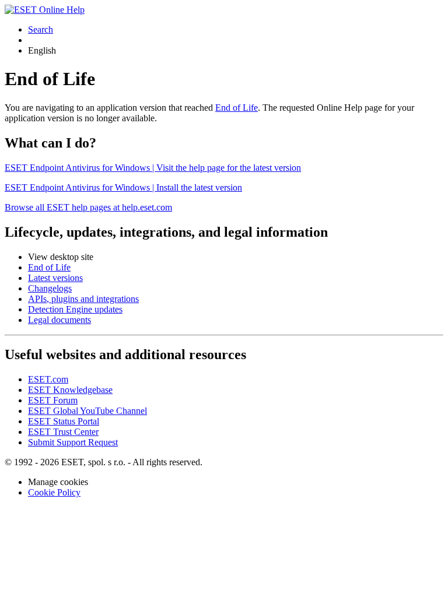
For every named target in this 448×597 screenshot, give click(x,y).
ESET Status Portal (63, 421)
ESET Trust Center (63, 432)
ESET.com (48, 379)
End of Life (236, 108)
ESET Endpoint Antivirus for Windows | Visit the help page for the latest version (153, 168)
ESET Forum (53, 400)
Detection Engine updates (75, 309)
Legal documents (59, 320)
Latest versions (55, 278)
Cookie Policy (54, 492)
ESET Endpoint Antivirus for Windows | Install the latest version (123, 187)
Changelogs (50, 288)
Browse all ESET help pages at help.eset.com (88, 207)
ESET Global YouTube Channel (87, 411)
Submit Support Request (73, 442)
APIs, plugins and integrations (83, 299)
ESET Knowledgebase (70, 390)
